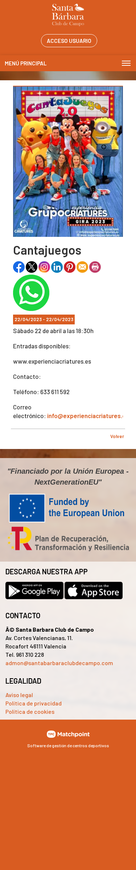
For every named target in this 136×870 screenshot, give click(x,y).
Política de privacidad (33, 703)
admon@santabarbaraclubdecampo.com (59, 662)
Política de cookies (29, 711)
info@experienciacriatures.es (88, 415)
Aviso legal (19, 694)
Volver (117, 436)
